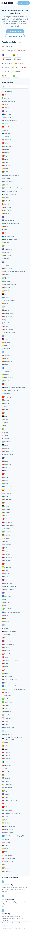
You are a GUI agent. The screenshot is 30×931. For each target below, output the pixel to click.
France (7, 67)
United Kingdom (10, 51)
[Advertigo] (7, 3)
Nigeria (19, 59)
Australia (7, 55)
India (17, 55)
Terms (18, 922)
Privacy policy (5, 925)
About (3, 922)
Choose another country (15, 36)
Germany (20, 63)
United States (9, 46)
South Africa (8, 63)
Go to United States (16, 31)
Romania (7, 76)
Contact (13, 922)
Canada (22, 51)
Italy (24, 67)
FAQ (8, 922)
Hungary (17, 71)
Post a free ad (24, 3)
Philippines (8, 59)
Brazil (17, 76)
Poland (7, 71)
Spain (16, 67)
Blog (12, 925)
